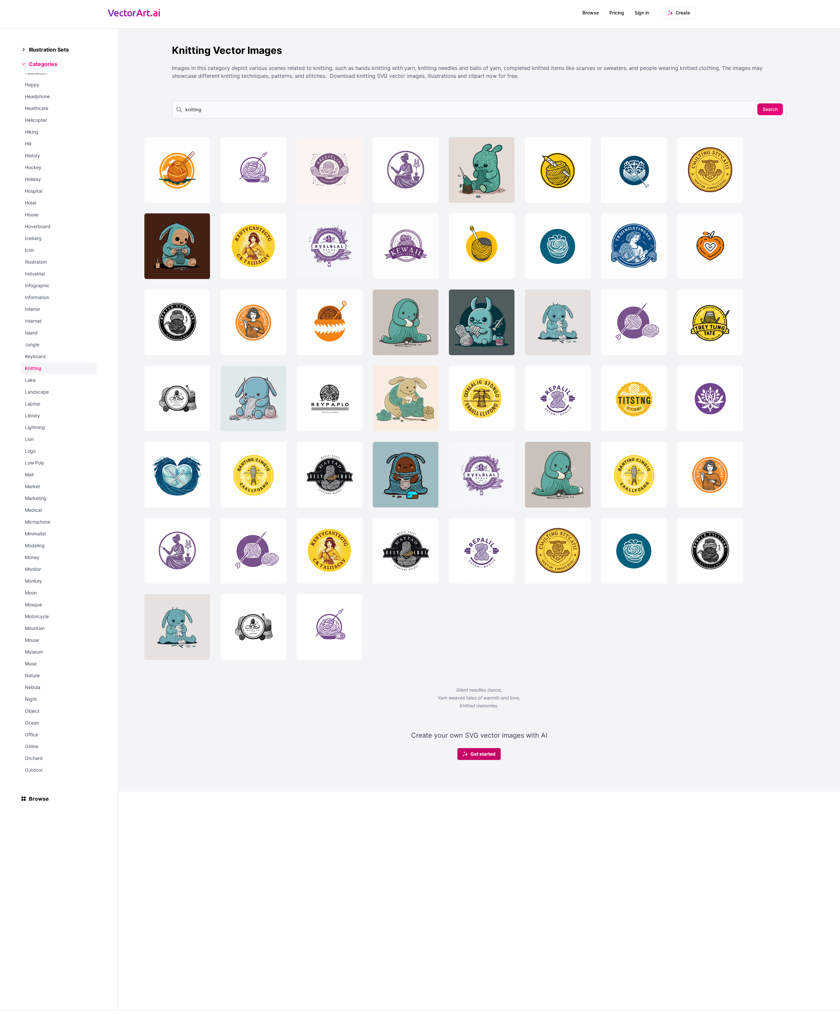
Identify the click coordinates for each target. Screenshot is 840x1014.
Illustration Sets (49, 49)
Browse (590, 12)
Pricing (616, 12)
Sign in (642, 12)
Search (770, 109)
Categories (43, 64)
